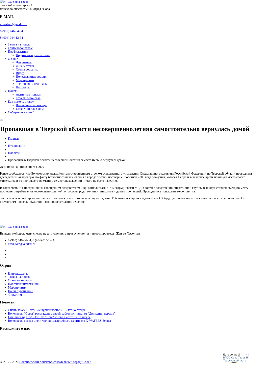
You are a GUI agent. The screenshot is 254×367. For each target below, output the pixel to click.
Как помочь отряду (21, 101)
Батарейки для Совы (30, 108)
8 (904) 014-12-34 (11, 37)
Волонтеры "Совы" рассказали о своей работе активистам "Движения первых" (61, 313)
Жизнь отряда (25, 66)
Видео (20, 73)
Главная (13, 138)
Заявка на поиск (19, 44)
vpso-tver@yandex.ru (13, 24)
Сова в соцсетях (27, 69)
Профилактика (18, 51)
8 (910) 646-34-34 (11, 31)
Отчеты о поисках (28, 98)
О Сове (13, 58)
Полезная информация (31, 76)
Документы (24, 62)
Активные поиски (28, 94)
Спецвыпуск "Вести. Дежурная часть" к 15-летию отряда (47, 310)
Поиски (13, 91)
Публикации (16, 145)
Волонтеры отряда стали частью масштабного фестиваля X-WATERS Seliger (59, 320)
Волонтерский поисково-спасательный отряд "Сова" (55, 362)
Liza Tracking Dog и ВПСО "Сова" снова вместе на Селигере (49, 317)
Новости (14, 153)
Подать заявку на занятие (33, 55)
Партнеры (23, 87)
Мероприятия (25, 80)
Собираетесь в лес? (21, 112)
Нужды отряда (18, 273)
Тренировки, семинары (31, 83)
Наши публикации (20, 291)
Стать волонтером (20, 48)
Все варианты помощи (31, 105)
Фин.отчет (15, 294)
